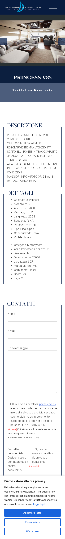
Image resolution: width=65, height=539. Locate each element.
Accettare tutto (32, 512)
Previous (3, 41)
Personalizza (32, 522)
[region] (32, 507)
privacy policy (47, 404)
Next (61, 41)
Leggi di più (39, 504)
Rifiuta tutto (32, 531)
